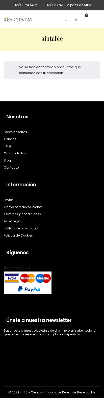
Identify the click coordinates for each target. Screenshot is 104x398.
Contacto (11, 167)
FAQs (7, 146)
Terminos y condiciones (22, 214)
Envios (9, 200)
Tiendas (10, 139)
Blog (7, 160)
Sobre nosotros (15, 132)
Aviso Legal (12, 221)
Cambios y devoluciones (23, 207)
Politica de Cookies (18, 235)
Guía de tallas (15, 153)
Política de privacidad (21, 228)
